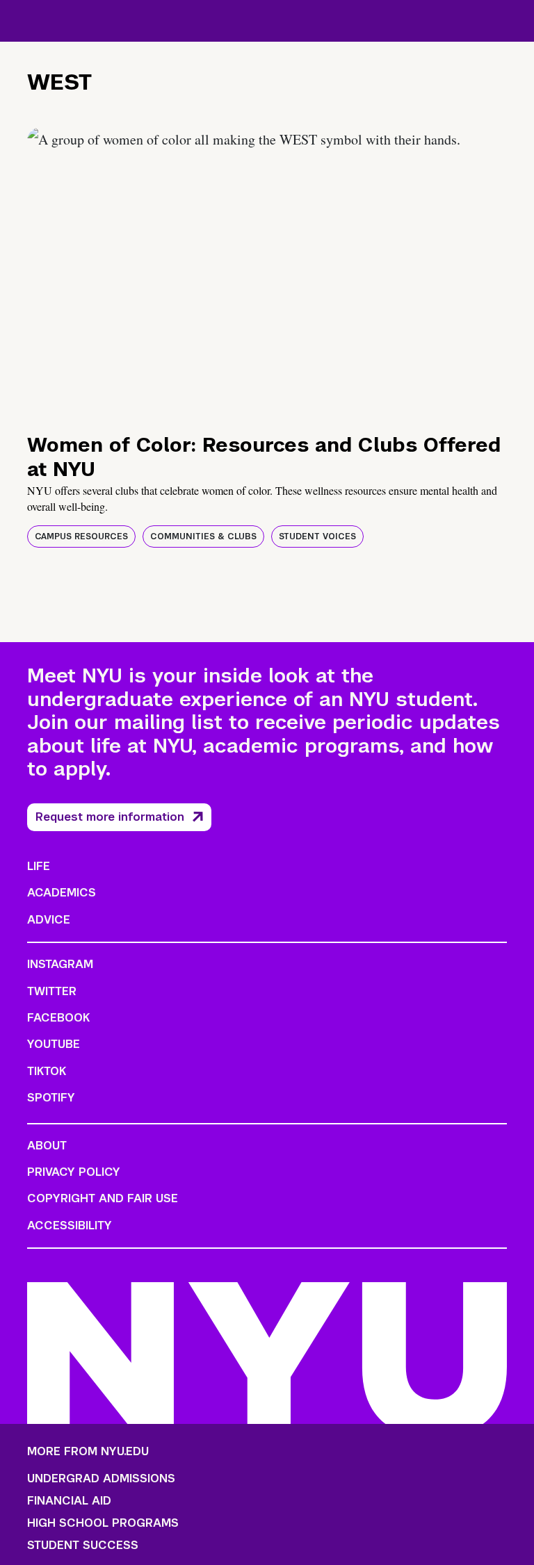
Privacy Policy (73, 1172)
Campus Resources (81, 536)
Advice (48, 919)
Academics (61, 892)
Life (38, 866)
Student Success (82, 1545)
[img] (267, 272)
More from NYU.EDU (88, 1451)
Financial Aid (69, 1501)
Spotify (51, 1097)
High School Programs (103, 1523)
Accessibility (69, 1225)
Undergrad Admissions (101, 1478)
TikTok (46, 1071)
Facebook (58, 1017)
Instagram (60, 964)
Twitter (51, 991)
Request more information (109, 817)
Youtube (53, 1044)
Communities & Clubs (203, 536)
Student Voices (317, 536)
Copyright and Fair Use (102, 1198)
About (47, 1145)
